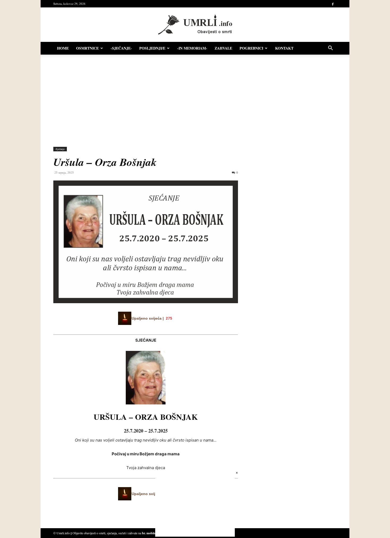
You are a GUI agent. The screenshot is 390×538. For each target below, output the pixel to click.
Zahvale (223, 48)
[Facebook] (333, 3)
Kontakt (284, 48)
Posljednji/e (152, 48)
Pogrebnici (251, 48)
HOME (63, 48)
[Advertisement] (195, 98)
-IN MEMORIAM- (192, 48)
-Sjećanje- (121, 48)
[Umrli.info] (195, 24)
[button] (330, 48)
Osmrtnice (87, 48)
